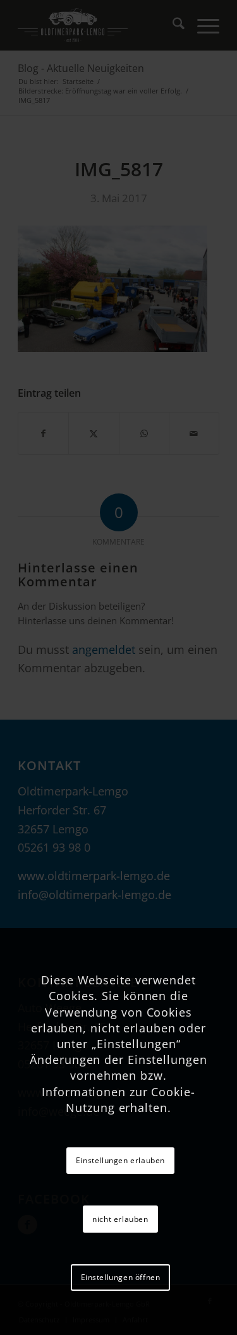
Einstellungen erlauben (120, 1160)
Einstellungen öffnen (121, 1277)
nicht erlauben (120, 1219)
